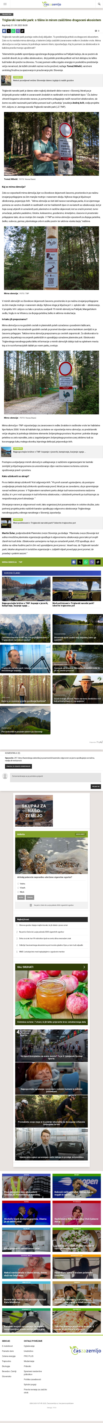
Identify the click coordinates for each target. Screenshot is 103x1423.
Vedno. (22, 884)
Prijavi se (95, 786)
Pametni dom (8, 1351)
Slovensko (6, 1376)
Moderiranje (29, 1361)
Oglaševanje (29, 1346)
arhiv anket (80, 834)
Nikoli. (22, 892)
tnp (20, 562)
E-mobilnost (7, 1346)
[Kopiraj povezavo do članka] (22, 31)
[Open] (13, 4)
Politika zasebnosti (32, 1379)
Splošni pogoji (30, 1384)
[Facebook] (4, 31)
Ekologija (6, 1366)
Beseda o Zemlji (9, 1371)
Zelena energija (8, 1356)
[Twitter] (9, 31)
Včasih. (23, 888)
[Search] (99, 4)
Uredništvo (28, 1351)
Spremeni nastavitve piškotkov (33, 1373)
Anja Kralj (6, 25)
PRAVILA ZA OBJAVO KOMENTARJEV (18, 766)
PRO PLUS (28, 1356)
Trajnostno (6, 1361)
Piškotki (27, 1366)
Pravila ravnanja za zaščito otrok (35, 1391)
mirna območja (9, 562)
